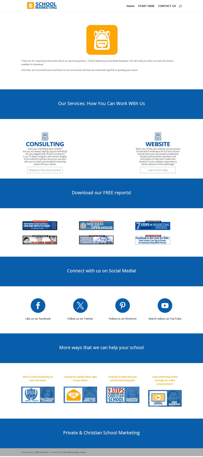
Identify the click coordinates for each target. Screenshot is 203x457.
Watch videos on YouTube (165, 318)
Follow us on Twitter (80, 318)
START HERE (146, 6)
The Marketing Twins (74, 452)
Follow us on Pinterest (123, 318)
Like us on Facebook (38, 318)
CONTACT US (167, 6)
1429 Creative (41, 452)
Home (130, 6)
